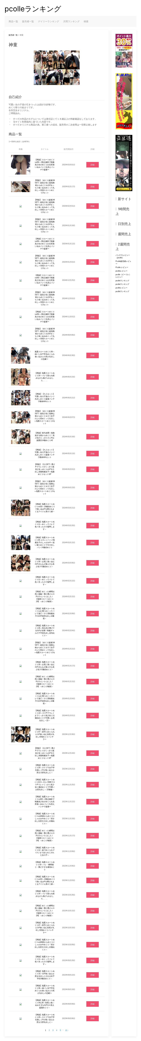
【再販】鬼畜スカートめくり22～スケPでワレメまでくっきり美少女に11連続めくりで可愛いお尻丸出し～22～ (45, 715)
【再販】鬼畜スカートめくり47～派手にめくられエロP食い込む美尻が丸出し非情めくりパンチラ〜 (45, 734)
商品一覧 (13, 21)
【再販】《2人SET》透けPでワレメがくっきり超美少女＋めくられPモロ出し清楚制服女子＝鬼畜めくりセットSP (44, 469)
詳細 (92, 165)
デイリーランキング (48, 21)
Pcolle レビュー (122, 267)
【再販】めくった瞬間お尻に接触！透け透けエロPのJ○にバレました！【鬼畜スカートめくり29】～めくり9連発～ (45, 596)
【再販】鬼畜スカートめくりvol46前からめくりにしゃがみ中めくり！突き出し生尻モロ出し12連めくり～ (44, 819)
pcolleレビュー (121, 271)
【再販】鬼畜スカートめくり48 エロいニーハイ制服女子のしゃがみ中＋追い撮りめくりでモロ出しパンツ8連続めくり (44, 542)
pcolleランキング (33, 8)
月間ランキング (71, 21)
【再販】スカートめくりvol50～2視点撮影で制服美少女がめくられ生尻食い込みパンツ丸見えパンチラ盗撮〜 (45, 165)
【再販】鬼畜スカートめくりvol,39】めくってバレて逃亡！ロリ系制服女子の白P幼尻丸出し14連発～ (45, 613)
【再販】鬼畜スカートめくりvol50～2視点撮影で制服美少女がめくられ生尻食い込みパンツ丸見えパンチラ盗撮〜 (45, 802)
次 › (66, 1030)
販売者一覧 (28, 21)
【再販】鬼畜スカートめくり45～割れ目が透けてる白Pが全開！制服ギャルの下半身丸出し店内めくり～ (45, 630)
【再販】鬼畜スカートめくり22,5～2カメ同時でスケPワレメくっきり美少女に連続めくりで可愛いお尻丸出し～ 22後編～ (44, 785)
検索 (86, 21)
